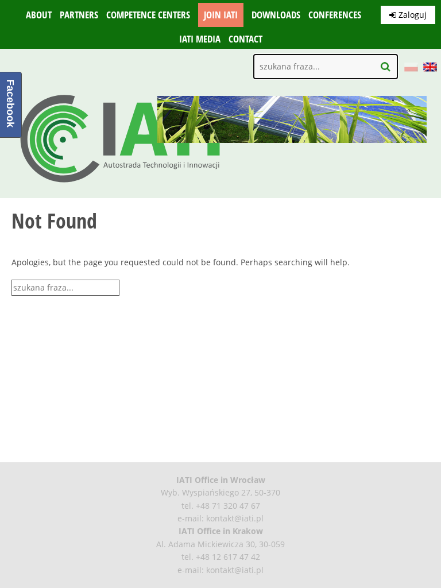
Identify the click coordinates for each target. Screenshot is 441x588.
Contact (245, 39)
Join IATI (221, 15)
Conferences (334, 15)
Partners (79, 15)
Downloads (276, 15)
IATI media (199, 39)
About (39, 15)
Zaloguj (411, 14)
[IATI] (120, 185)
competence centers (148, 15)
